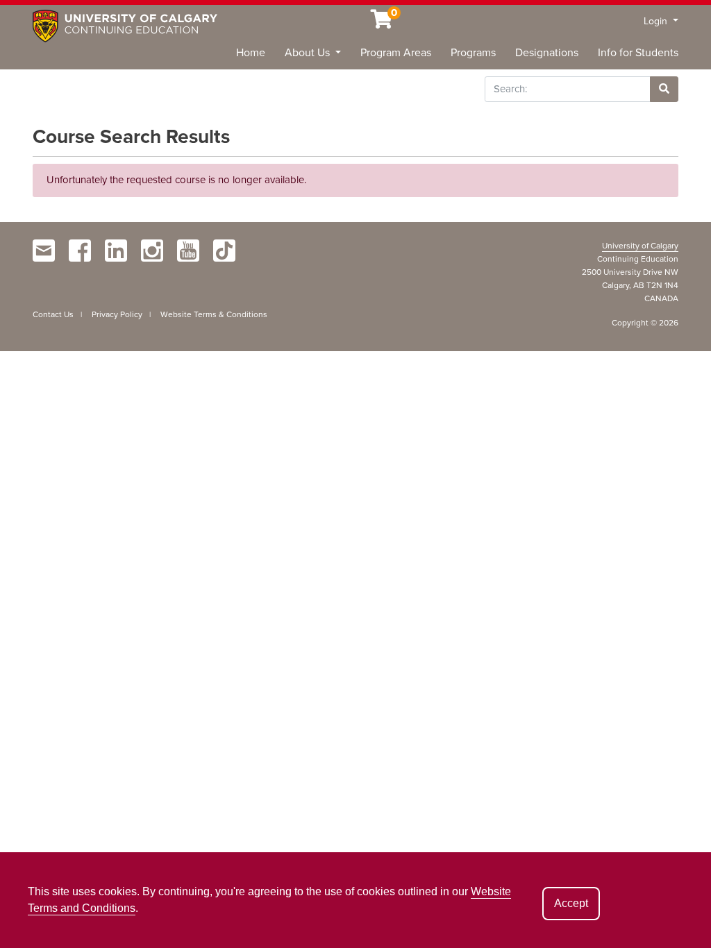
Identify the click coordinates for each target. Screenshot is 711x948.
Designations (546, 53)
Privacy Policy (117, 314)
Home (250, 53)
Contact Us (53, 314)
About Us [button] (309, 53)
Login (657, 21)
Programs (473, 53)
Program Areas (395, 53)
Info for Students (638, 53)
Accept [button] (571, 903)
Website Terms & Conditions (213, 314)
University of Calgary (640, 246)
